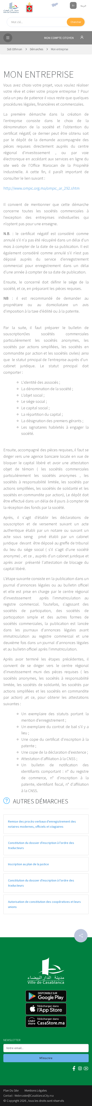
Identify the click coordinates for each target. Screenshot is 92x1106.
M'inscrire (46, 1058)
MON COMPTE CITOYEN (59, 38)
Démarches (36, 49)
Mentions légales (36, 1090)
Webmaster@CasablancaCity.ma (34, 1096)
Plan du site (11, 1090)
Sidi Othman (15, 49)
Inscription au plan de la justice (28, 864)
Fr (73, 5)
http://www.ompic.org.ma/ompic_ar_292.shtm (41, 188)
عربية (83, 5)
